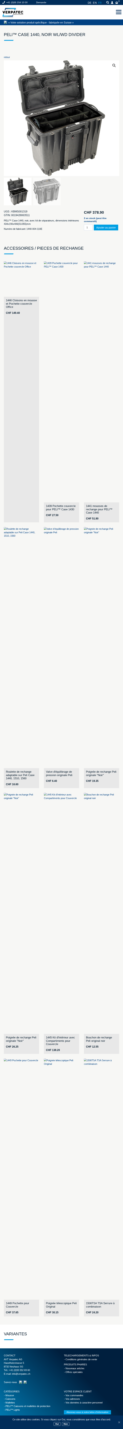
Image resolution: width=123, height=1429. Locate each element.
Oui (57, 1424)
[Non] (119, 1422)
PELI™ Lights (12, 1409)
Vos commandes (74, 1395)
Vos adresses (73, 1399)
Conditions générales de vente (81, 1359)
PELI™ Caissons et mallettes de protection (27, 1406)
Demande (41, 2)
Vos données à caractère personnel (84, 1402)
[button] (114, 65)
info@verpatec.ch (21, 1373)
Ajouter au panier (106, 227)
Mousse (9, 1395)
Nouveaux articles (75, 1368)
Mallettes (10, 1402)
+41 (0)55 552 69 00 (19, 1370)
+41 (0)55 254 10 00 (17, 2)
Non (66, 1424)
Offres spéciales (74, 1372)
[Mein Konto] (112, 2)
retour (7, 57)
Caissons (10, 1399)
